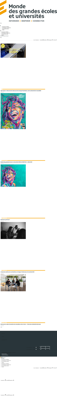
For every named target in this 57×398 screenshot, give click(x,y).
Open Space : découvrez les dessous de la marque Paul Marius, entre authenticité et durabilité (21, 90)
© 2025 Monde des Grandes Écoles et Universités (9, 352)
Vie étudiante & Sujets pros (6, 27)
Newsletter (3, 333)
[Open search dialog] (1, 23)
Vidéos (3, 29)
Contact (3, 336)
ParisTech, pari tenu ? (5, 219)
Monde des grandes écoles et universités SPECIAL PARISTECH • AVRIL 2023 (16, 162)
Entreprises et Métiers (5, 26)
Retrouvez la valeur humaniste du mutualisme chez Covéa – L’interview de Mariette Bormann (21, 324)
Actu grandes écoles (5, 28)
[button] (28, 30)
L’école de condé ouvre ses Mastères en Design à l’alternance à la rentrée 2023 (17, 272)
